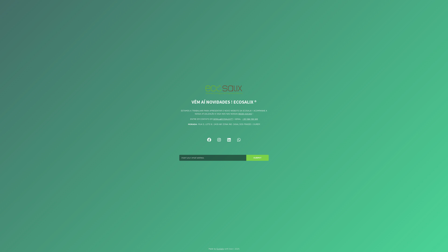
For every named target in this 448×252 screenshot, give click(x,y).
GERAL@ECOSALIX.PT (223, 119)
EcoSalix (220, 249)
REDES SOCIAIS (245, 114)
